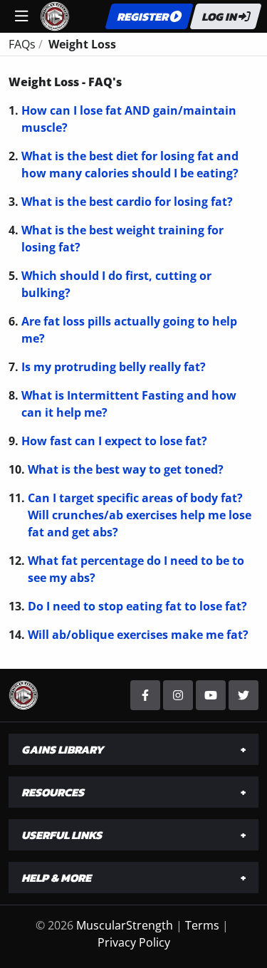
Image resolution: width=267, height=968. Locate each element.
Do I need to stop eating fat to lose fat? (137, 606)
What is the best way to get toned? (126, 469)
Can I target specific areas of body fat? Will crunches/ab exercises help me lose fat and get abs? (139, 515)
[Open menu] (21, 16)
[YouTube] (211, 695)
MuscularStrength (124, 925)
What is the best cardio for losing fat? (127, 201)
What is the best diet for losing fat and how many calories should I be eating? (130, 164)
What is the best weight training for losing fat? (122, 238)
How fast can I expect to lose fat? (114, 441)
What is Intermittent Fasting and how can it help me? (128, 403)
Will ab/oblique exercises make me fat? (138, 634)
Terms (202, 925)
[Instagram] (178, 695)
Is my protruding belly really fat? (113, 367)
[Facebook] (145, 695)
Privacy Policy (134, 942)
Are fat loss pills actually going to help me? (129, 329)
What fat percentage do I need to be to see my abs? (136, 569)
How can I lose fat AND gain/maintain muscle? (128, 119)
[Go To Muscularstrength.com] (55, 15)
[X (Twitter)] (243, 695)
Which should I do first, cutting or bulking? (116, 284)
